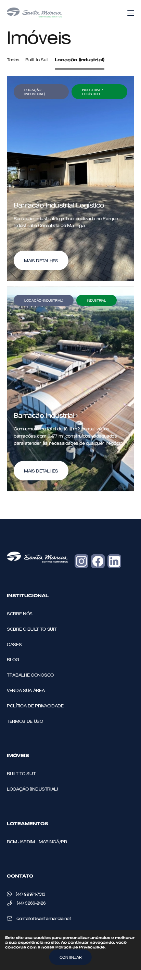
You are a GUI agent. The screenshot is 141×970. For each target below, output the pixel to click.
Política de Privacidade (80, 947)
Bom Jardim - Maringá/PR (37, 841)
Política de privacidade (35, 705)
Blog (13, 659)
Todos (13, 59)
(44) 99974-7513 (30, 894)
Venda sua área (26, 690)
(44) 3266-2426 (31, 903)
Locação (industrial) (79, 59)
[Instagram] (81, 561)
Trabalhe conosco (30, 675)
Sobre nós (20, 613)
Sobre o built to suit (31, 629)
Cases (14, 644)
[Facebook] (98, 561)
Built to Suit (37, 59)
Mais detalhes (41, 260)
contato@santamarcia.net (43, 918)
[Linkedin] (114, 561)
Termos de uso (25, 721)
